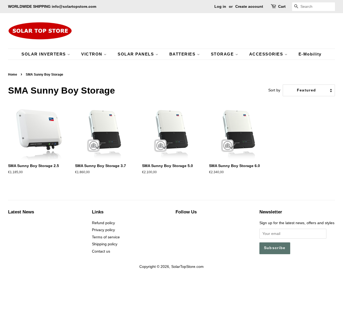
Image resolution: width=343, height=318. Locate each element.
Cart (282, 6)
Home (12, 74)
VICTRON (92, 54)
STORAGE (223, 54)
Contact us (101, 251)
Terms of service (106, 237)
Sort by (274, 90)
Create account (249, 6)
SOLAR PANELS (136, 54)
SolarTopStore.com (187, 267)
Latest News (21, 212)
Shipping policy (104, 244)
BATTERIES (183, 54)
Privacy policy (103, 230)
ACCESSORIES (267, 54)
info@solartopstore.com (74, 6)
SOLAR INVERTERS (44, 54)
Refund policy (103, 223)
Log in (220, 6)
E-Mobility (310, 54)
